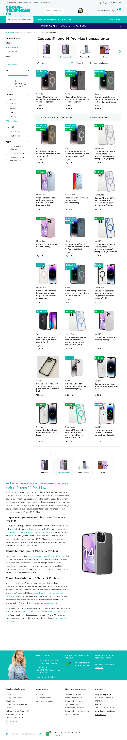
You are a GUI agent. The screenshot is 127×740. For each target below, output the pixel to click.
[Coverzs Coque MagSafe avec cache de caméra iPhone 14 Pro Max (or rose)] (48, 80)
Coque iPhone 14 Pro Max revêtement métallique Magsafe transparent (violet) (105, 201)
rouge (13, 108)
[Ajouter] (56, 109)
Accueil (17, 33)
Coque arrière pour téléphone (18, 147)
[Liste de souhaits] (113, 10)
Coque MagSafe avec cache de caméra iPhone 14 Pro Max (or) (48, 153)
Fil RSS (38, 734)
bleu (13, 117)
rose (13, 112)
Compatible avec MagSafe (17, 159)
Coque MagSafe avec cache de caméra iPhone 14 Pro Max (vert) (77, 293)
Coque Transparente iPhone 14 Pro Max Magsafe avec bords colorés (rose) (46, 294)
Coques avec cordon (20, 153)
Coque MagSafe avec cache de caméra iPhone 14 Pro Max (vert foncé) (106, 99)
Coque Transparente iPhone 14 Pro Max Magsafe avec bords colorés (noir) (104, 294)
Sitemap (9, 724)
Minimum (10, 84)
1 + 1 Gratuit (69, 19)
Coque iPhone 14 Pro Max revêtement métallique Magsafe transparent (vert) (75, 434)
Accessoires (40, 19)
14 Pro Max (40, 33)
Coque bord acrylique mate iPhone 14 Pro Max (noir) (106, 386)
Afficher (53, 302)
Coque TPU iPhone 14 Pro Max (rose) (46, 245)
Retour (11, 33)
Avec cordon (11, 51)
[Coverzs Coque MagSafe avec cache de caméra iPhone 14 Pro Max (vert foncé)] (107, 80)
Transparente (12, 47)
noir (13, 99)
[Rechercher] (60, 10)
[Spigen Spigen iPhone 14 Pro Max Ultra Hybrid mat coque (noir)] (48, 321)
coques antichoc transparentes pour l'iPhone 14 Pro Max (30, 532)
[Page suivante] (52, 452)
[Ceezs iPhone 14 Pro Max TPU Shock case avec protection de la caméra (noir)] (48, 367)
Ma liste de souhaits (44, 701)
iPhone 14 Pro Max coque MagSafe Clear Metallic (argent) (75, 386)
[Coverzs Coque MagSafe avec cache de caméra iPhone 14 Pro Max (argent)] (77, 135)
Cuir (7, 60)
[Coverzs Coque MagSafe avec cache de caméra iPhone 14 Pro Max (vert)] (77, 274)
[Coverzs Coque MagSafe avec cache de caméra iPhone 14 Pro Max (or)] (48, 135)
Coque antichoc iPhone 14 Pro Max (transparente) (76, 200)
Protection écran (55, 19)
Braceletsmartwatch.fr (75, 694)
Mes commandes (43, 698)
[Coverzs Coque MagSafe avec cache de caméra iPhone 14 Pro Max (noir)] (77, 80)
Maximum (27, 84)
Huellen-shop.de (72, 714)
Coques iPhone (28, 33)
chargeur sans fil (49, 603)
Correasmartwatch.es (74, 708)
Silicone (9, 43)
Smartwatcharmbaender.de (77, 711)
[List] (72, 63)
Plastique (15, 136)
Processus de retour (14, 718)
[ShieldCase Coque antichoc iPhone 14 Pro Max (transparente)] (77, 181)
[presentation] (119, 51)
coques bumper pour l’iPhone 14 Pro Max (46, 556)
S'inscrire (39, 694)
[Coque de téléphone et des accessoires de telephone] (18, 10)
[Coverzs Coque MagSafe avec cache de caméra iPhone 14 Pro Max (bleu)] (77, 228)
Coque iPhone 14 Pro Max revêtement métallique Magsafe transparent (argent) (105, 155)
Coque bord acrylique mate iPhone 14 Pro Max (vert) (48, 432)
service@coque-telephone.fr (48, 663)
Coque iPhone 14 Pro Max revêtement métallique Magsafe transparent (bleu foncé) (106, 248)
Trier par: (93, 63)
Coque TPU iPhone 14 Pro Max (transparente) (105, 338)
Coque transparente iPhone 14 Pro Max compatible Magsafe (104, 432)
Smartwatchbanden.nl (74, 701)
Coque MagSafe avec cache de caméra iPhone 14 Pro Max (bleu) (77, 246)
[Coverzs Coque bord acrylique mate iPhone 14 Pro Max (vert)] (48, 413)
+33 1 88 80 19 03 (106, 708)
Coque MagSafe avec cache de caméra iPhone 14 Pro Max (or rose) (48, 99)
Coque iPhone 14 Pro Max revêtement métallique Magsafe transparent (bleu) (75, 341)
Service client (50, 677)
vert (13, 104)
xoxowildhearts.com (73, 698)
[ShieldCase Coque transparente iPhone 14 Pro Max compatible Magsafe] (107, 413)
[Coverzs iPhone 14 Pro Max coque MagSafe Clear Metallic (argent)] (77, 367)
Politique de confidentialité (17, 711)
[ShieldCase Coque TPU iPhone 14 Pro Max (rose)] (48, 228)
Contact (117, 19)
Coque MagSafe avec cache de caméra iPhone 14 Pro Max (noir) (77, 99)
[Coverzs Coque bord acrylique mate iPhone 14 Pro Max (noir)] (107, 367)
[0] (118, 10)
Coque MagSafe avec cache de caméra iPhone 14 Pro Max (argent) (77, 153)
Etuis (8, 56)
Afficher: (78, 63)
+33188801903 (42, 670)
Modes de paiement (14, 714)
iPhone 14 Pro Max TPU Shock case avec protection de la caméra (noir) (47, 387)
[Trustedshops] (80, 11)
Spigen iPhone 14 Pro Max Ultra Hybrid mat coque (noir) (46, 339)
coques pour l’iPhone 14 (31, 611)
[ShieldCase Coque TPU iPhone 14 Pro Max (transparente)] (107, 321)
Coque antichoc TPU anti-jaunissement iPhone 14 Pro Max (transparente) (46, 201)
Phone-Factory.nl (72, 704)
